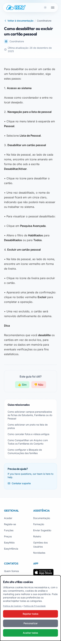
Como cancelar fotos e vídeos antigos (28, 434)
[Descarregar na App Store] (43, 572)
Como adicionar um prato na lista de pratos (28, 426)
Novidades (39, 552)
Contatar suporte (21, 483)
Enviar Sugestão (42, 530)
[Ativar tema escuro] (45, 7)
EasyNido (9, 542)
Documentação (41, 518)
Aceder (8, 518)
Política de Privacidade (35, 606)
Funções (8, 530)
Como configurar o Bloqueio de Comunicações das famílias (25, 451)
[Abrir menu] (52, 7)
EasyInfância (11, 548)
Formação (38, 524)
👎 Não (38, 384)
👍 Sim (22, 384)
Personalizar (31, 623)
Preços (8, 536)
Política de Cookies (12, 606)
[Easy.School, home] (16, 7)
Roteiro (37, 536)
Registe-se (10, 524)
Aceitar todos (30, 632)
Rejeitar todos (30, 613)
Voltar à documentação (20, 20)
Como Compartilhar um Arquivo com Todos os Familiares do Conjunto (28, 442)
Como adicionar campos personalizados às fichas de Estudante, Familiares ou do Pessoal (30, 415)
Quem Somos (11, 571)
